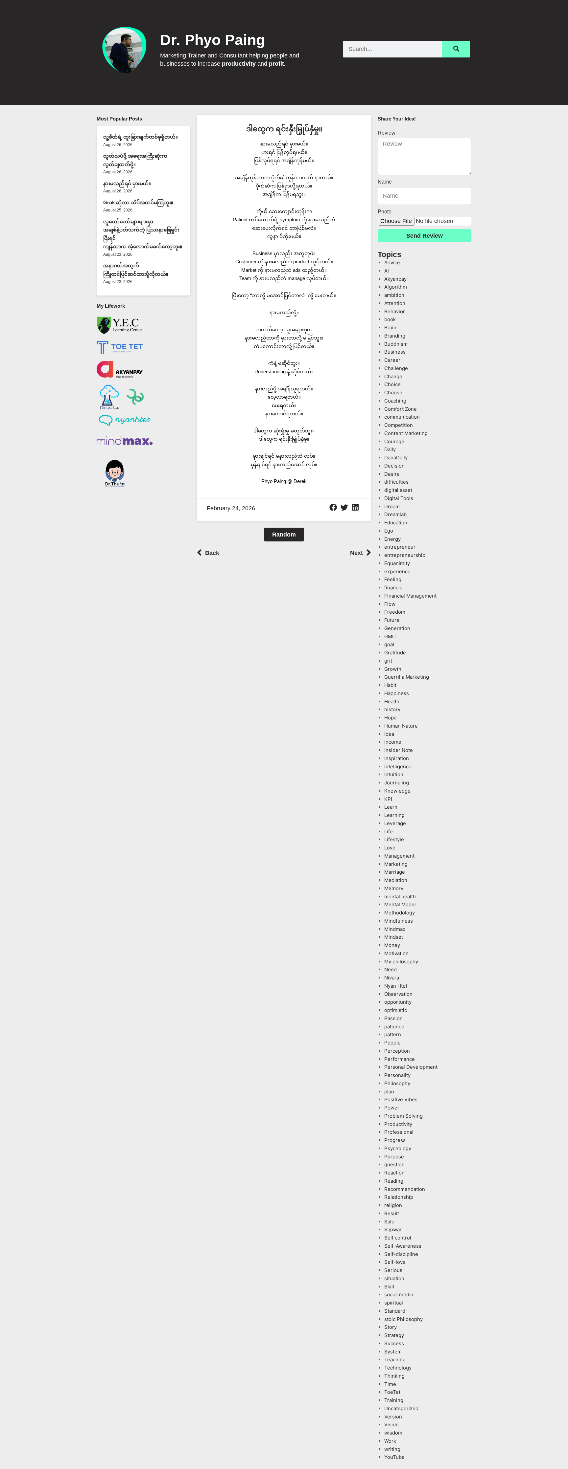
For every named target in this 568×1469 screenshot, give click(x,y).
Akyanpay (395, 279)
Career (392, 360)
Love (389, 847)
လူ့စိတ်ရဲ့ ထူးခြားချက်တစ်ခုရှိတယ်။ (140, 137)
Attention (394, 303)
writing (392, 1449)
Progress (395, 1140)
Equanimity (397, 563)
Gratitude (395, 652)
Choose (393, 392)
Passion (393, 1018)
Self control (397, 1238)
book (390, 319)
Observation (398, 994)
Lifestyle (394, 839)
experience (397, 571)
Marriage (394, 872)
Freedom (394, 612)
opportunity (398, 1002)
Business (395, 352)
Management (399, 856)
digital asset (398, 490)
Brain (390, 327)
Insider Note (398, 750)
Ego (388, 531)
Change (393, 376)
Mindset (393, 937)
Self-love (395, 1262)
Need (390, 969)
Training (393, 1400)
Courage (394, 441)
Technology (398, 1368)
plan (389, 1091)
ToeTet (392, 1392)
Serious (393, 1270)
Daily (390, 449)
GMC (390, 636)
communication (402, 417)
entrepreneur (399, 547)
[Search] (456, 49)
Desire (392, 474)
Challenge (396, 368)
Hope (390, 717)
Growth (392, 669)
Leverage (395, 823)
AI (386, 271)
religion (393, 1205)
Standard (394, 1311)
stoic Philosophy (403, 1319)
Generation (397, 628)
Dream (392, 506)
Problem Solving (403, 1116)
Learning (394, 815)
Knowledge (397, 791)
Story (390, 1327)
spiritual (393, 1303)
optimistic (395, 1010)
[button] (333, 507)
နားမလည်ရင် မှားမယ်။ (127, 183)
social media (398, 1294)
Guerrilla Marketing (406, 677)
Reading (393, 1181)
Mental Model (400, 904)
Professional (399, 1132)
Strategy (394, 1335)
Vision (391, 1424)
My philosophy (401, 961)
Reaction (394, 1173)
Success (394, 1343)
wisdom (393, 1433)
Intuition (393, 774)
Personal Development (411, 1067)
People (392, 1043)
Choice (392, 384)
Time (390, 1384)
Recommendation (404, 1189)
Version (393, 1417)
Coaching (395, 401)
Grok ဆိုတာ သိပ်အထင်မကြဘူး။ (138, 202)
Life (388, 831)
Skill (389, 1286)
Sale (389, 1221)
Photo (384, 211)
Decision (394, 466)
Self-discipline (401, 1254)
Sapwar (393, 1229)
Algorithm (395, 287)
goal (389, 644)
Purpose (394, 1156)
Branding (394, 336)
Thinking (394, 1376)
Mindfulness (398, 921)
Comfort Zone (400, 409)
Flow (389, 604)
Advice (392, 262)
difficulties (396, 482)
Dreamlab (395, 514)
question (394, 1164)
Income (392, 742)
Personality (397, 1075)
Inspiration (396, 758)
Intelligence (398, 766)
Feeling (392, 579)
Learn (390, 807)
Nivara (391, 978)
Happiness (396, 693)
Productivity (398, 1124)
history (392, 709)
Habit (390, 685)
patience (394, 1026)
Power (391, 1108)
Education (395, 522)
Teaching (395, 1359)
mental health (400, 896)
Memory (393, 888)
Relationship (398, 1197)
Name (385, 182)
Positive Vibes (400, 1099)
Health (391, 701)
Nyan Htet (395, 986)
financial (394, 587)
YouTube (394, 1457)
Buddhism (396, 344)
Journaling (396, 782)
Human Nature (401, 726)
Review (386, 133)
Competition (398, 425)
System (393, 1351)
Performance (399, 1059)
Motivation (396, 953)
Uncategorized (401, 1408)
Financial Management (410, 596)
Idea (389, 734)
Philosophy (397, 1083)
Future (391, 620)
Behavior (394, 311)
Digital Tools (398, 498)
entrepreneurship (404, 555)
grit (388, 661)
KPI (388, 799)
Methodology (399, 913)
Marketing (396, 864)
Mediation (395, 880)
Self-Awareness (402, 1246)
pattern (392, 1034)
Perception (397, 1051)
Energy (392, 539)
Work (390, 1441)
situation (394, 1278)
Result (391, 1213)
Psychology (397, 1148)
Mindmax (394, 929)
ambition (394, 295)
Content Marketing (406, 433)
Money (392, 945)
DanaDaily (396, 457)
